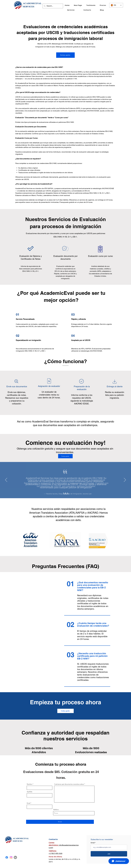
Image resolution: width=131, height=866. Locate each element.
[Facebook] (6, 857)
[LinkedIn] (15, 857)
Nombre (29, 784)
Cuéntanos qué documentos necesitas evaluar (69, 784)
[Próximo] (125, 480)
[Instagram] (11, 857)
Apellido (29, 791)
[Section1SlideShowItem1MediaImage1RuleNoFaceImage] (65, 493)
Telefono (56, 809)
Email (28, 803)
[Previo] (6, 480)
